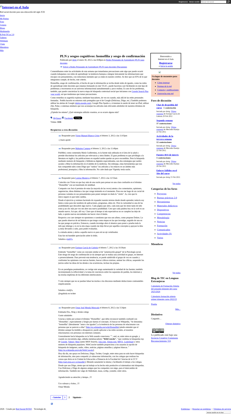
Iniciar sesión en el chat (215, 412)
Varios (160, 237)
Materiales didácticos (167, 205)
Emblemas (185, 409)
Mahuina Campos (82, 148)
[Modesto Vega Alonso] (154, 258)
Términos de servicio (222, 409)
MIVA (120, 342)
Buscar (228, 2)
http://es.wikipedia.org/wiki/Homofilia (102, 327)
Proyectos (161, 193)
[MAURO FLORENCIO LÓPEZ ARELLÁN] (154, 251)
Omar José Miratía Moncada (87, 308)
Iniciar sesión (194, 2)
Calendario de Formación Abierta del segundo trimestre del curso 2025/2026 (165, 289)
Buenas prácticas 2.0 (167, 197)
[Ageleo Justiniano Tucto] (161, 251)
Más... (177, 309)
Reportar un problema (201, 409)
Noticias (161, 221)
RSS (52, 404)
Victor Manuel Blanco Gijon (87, 135)
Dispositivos (163, 209)
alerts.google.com (83, 103)
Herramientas (163, 201)
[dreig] (54, 61)
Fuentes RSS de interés (167, 155)
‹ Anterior (56, 397)
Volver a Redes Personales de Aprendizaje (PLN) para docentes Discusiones (95, 67)
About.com (111, 342)
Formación (162, 225)
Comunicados (163, 229)
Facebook (69, 118)
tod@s (69, 239)
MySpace (57, 118)
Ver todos (176, 183)
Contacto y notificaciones (168, 90)
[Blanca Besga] (175, 258)
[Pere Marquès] (161, 265)
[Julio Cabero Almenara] (168, 265)
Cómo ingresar (163, 83)
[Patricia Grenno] (175, 265)
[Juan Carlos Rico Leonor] (168, 258)
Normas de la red (164, 86)
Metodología (163, 217)
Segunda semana (164, 120)
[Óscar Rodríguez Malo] (175, 251)
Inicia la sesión (166, 66)
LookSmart (129, 342)
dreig (74, 60)
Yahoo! (71, 342)
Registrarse (183, 2)
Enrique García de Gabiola (86, 248)
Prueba (154, 304)
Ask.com (102, 342)
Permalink (60, 136)
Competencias (164, 213)
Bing (77, 342)
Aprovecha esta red (165, 93)
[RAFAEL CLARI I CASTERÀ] (168, 251)
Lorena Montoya (82, 178)
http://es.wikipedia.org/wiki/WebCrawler (76, 350)
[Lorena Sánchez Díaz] (161, 258)
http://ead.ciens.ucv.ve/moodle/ (72, 362)
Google (64, 342)
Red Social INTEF (24, 409)
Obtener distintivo (172, 324)
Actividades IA (164, 233)
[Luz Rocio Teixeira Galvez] (154, 265)
